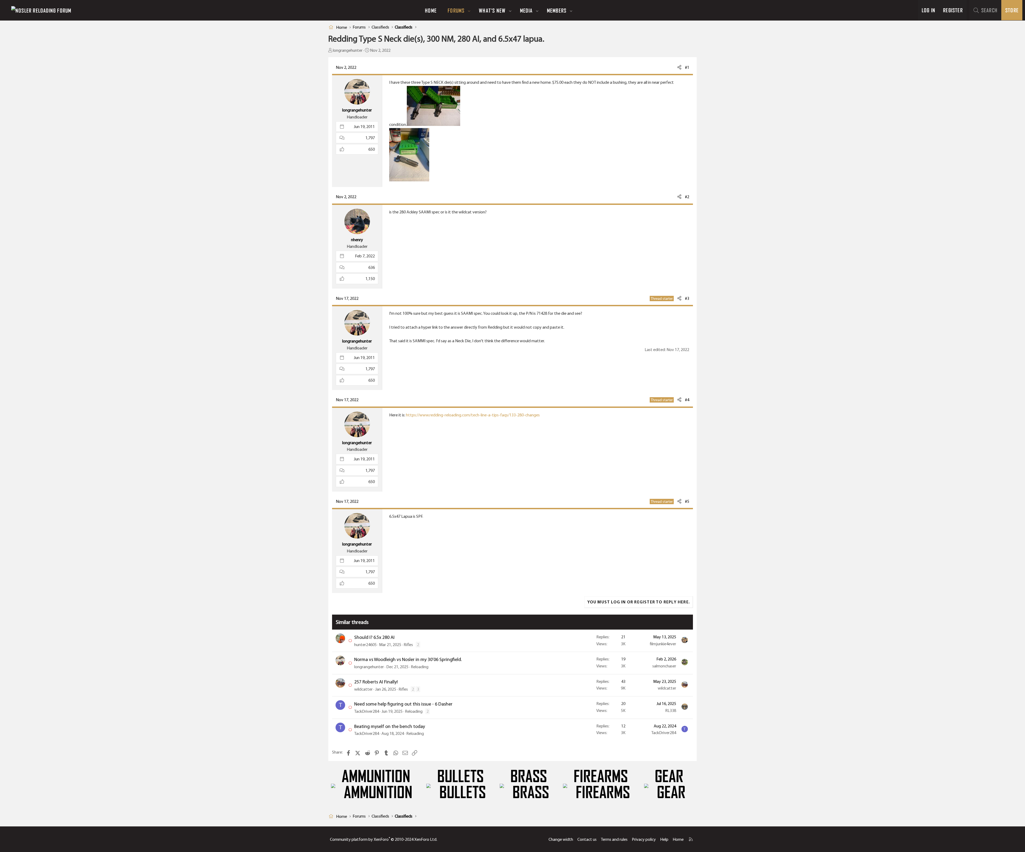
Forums (456, 10)
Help (664, 839)
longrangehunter (347, 50)
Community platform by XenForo (383, 839)
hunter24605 (365, 644)
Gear (669, 776)
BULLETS (460, 776)
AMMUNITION (376, 776)
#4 (687, 399)
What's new (492, 10)
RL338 (670, 710)
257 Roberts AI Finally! (376, 682)
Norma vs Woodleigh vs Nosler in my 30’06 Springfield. (408, 659)
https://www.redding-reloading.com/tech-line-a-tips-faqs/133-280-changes (473, 414)
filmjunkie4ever (663, 643)
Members (556, 10)
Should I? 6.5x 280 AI (374, 637)
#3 (687, 298)
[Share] (679, 67)
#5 (687, 501)
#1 (687, 67)
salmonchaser (664, 665)
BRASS (528, 776)
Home (431, 10)
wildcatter (363, 689)
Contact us (587, 839)
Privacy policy (644, 839)
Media (526, 10)
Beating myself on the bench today (389, 726)
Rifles (408, 644)
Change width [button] (561, 839)
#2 (687, 196)
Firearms (601, 776)
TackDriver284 (366, 711)
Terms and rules (614, 839)
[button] (469, 10)
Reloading (419, 666)
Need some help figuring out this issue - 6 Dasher (403, 704)
